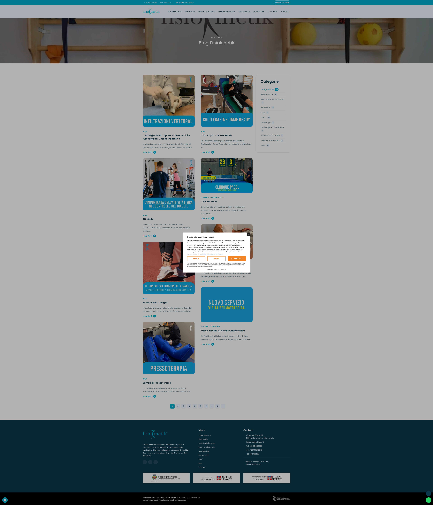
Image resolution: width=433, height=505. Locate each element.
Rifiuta (196, 258)
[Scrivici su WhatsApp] (428, 500)
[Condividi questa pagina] (428, 493)
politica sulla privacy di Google (212, 254)
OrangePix (223, 269)
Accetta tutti (237, 258)
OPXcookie (210, 269)
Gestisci (216, 258)
